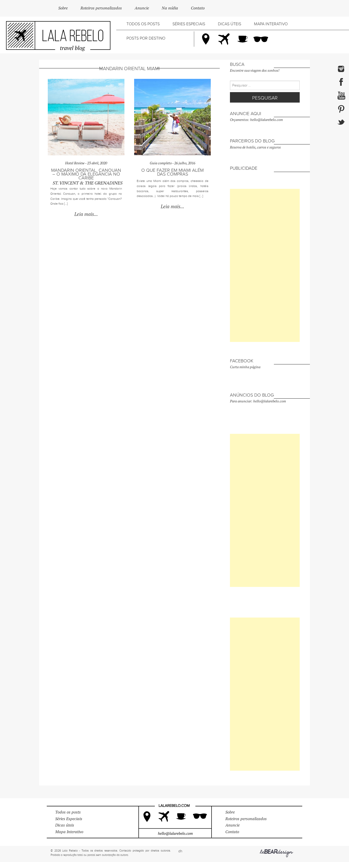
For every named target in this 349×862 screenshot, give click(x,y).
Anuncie (142, 8)
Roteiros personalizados (101, 8)
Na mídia (170, 8)
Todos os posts (143, 24)
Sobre (63, 8)
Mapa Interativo (271, 24)
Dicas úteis (229, 24)
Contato (198, 8)
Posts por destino (145, 38)
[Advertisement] (265, 265)
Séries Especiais (188, 24)
